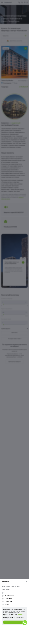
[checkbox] (5, 593)
